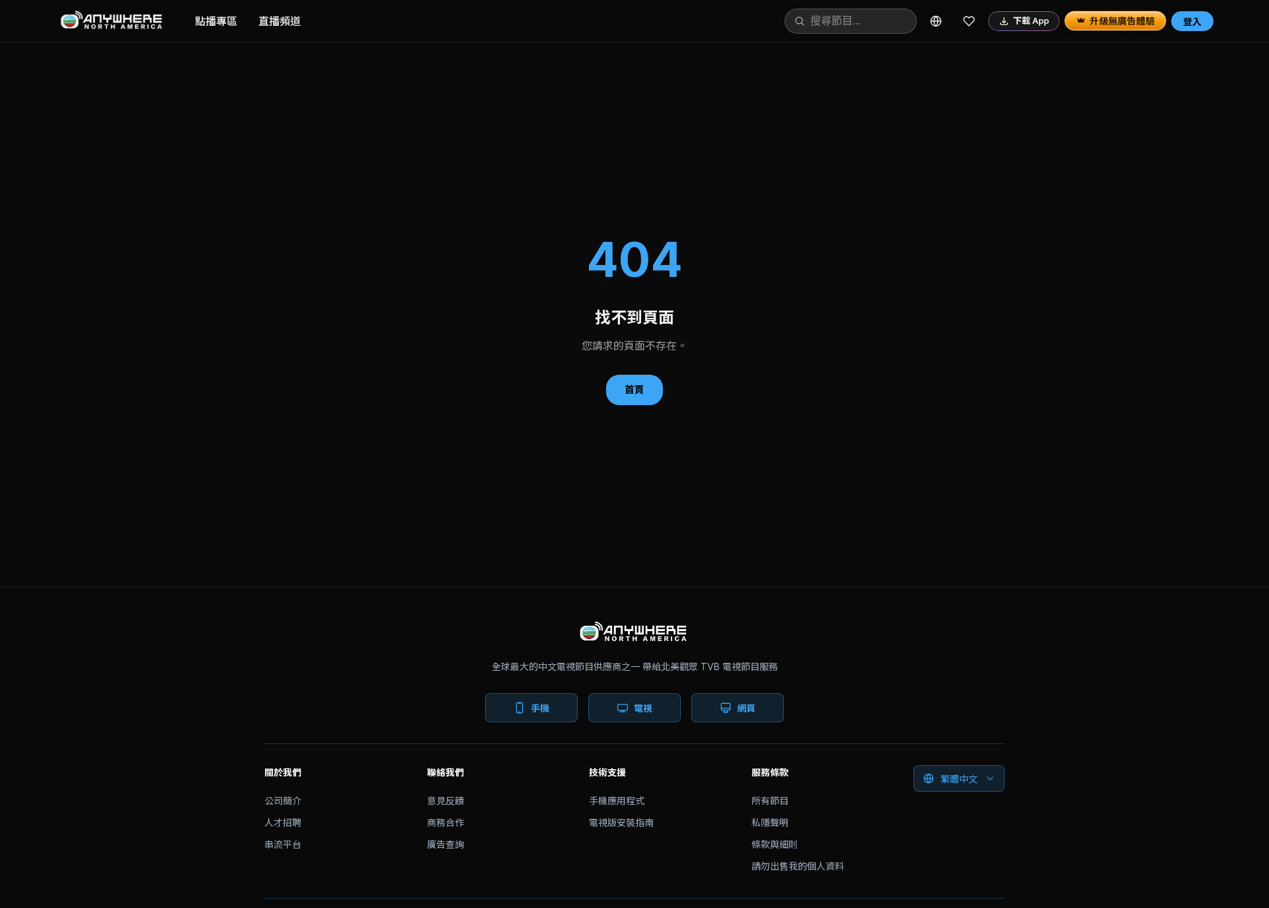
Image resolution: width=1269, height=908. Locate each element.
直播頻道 (279, 21)
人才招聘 (282, 822)
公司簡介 (282, 800)
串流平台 (282, 844)
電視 (643, 708)
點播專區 (216, 21)
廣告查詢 (445, 844)
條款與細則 (774, 844)
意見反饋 (445, 800)
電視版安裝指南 (621, 822)
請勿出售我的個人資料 (797, 866)
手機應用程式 (616, 800)
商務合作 (445, 822)
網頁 (746, 708)
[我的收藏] (969, 21)
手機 (540, 708)
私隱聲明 (769, 822)
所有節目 (769, 800)
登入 (1192, 21)
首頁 (634, 389)
